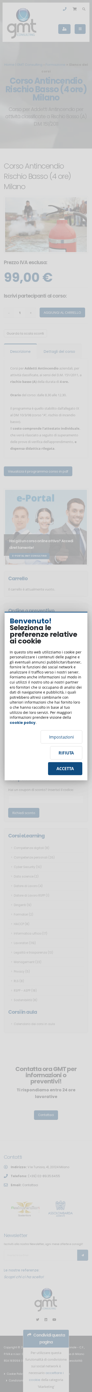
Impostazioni (61, 737)
